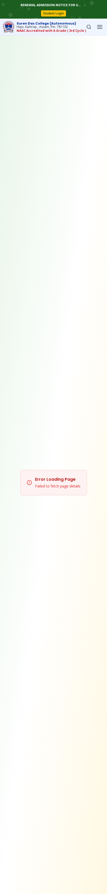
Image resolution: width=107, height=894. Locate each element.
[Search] (88, 27)
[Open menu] (100, 27)
